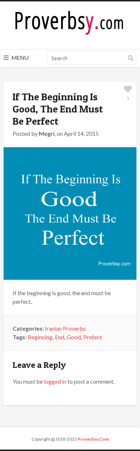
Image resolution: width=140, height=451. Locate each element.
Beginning (40, 337)
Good (74, 337)
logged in (55, 381)
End (59, 337)
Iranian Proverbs (65, 328)
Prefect (92, 337)
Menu (19, 57)
